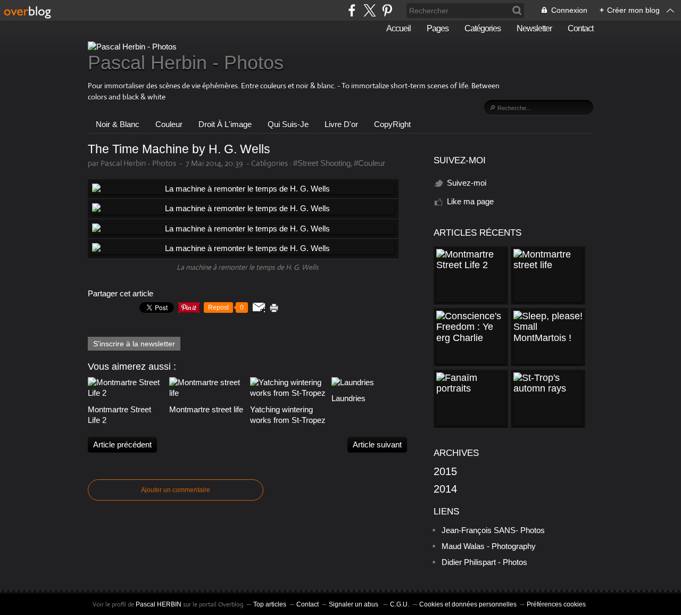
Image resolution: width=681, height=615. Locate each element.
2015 (445, 471)
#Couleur (369, 163)
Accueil (398, 28)
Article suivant (377, 444)
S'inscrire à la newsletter (134, 343)
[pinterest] (387, 10)
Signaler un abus (354, 604)
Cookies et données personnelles (468, 604)
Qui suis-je (288, 124)
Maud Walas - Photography (489, 546)
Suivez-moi (466, 182)
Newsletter (534, 28)
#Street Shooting (322, 163)
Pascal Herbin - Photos (186, 62)
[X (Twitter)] (369, 10)
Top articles (269, 604)
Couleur (168, 124)
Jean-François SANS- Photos (493, 530)
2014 (445, 489)
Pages (438, 28)
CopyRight (392, 124)
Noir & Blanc (117, 124)
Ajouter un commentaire (175, 490)
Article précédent (122, 444)
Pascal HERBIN (158, 604)
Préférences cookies (556, 604)
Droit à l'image (225, 124)
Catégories (482, 28)
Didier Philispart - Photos (484, 562)
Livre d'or (341, 124)
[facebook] (352, 10)
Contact (580, 28)
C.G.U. (399, 604)
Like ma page (470, 201)
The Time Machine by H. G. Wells (179, 149)
